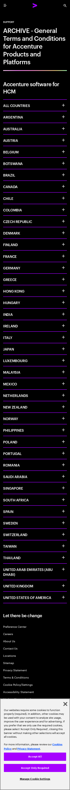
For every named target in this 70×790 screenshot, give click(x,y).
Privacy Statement (15, 670)
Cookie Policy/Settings (17, 684)
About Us (9, 641)
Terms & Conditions (16, 677)
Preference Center (14, 626)
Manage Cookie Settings (35, 779)
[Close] (65, 704)
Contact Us (10, 648)
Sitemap (8, 663)
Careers (8, 634)
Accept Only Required (35, 768)
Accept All (35, 756)
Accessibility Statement (18, 692)
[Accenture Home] (35, 5)
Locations (9, 655)
